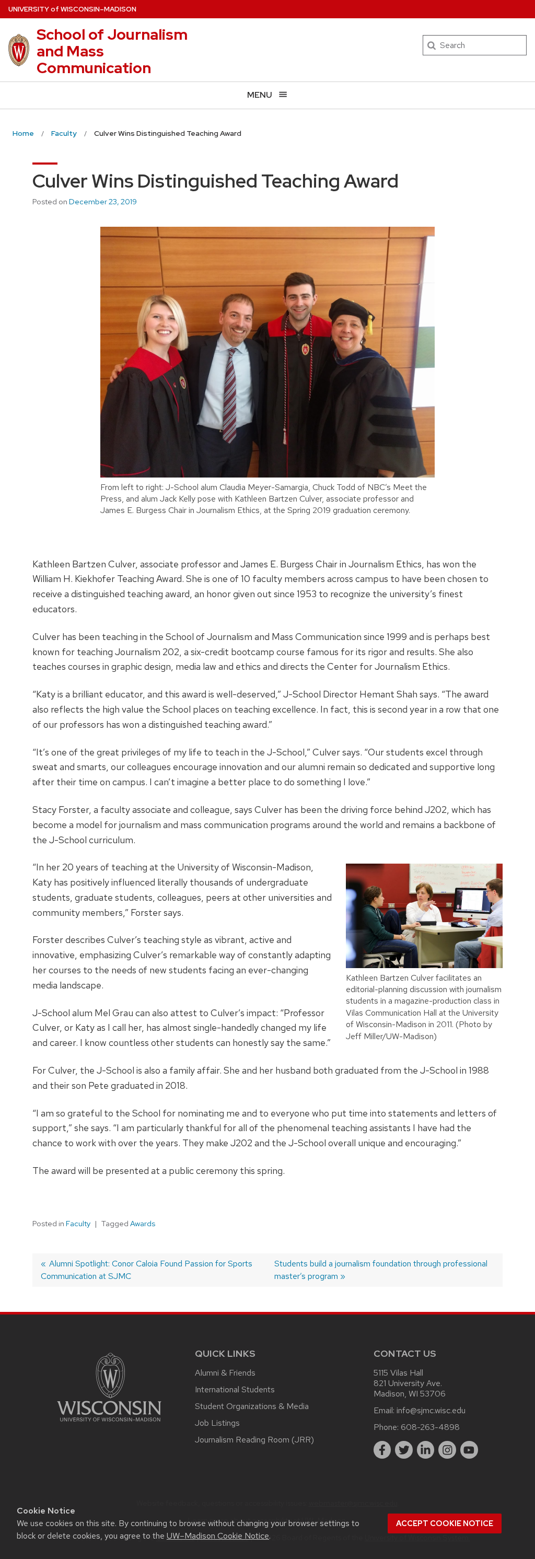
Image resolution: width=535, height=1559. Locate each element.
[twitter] (404, 1450)
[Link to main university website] (109, 1423)
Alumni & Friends (225, 1372)
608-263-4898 (430, 1427)
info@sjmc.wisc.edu (431, 1410)
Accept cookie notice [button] (444, 1523)
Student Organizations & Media (252, 1406)
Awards (142, 1223)
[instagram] (447, 1450)
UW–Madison (72, 9)
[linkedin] (426, 1450)
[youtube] (469, 1450)
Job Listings (217, 1422)
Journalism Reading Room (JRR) (254, 1439)
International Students (235, 1389)
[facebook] (382, 1450)
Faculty (78, 1223)
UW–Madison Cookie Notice (218, 1535)
